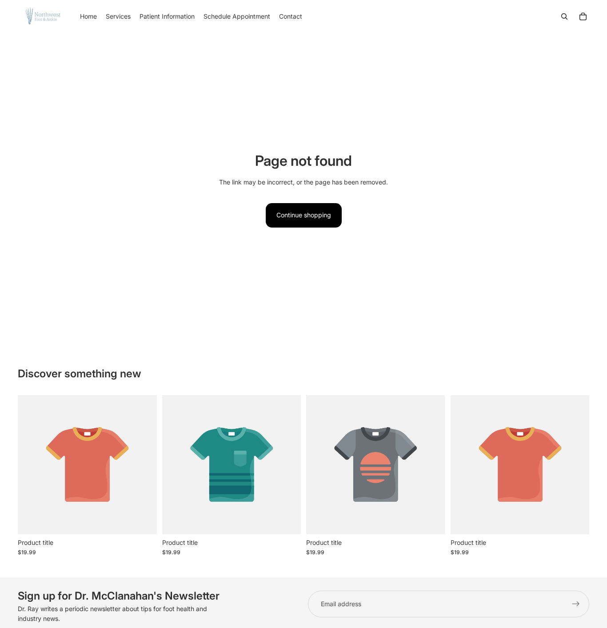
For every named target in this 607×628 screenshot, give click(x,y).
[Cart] (583, 16)
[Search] (564, 16)
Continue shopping (303, 215)
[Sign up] (576, 604)
